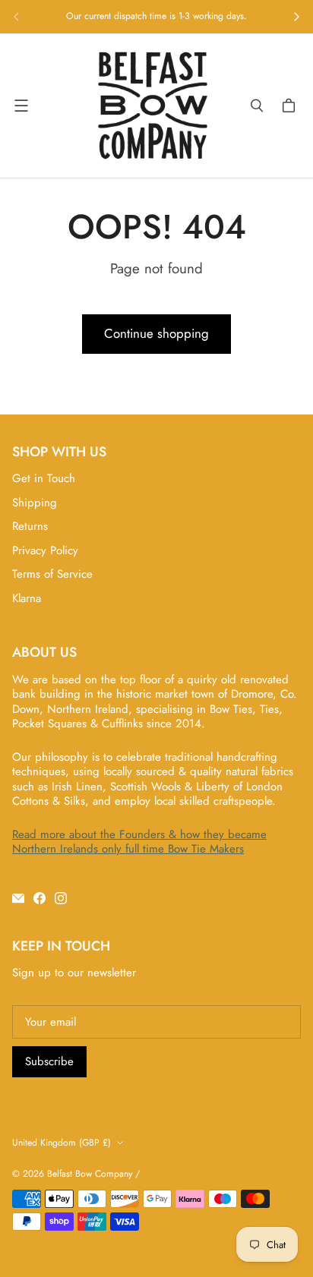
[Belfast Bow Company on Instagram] (60, 898)
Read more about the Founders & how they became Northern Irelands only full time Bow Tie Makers (139, 842)
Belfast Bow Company (89, 1174)
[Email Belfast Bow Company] (18, 898)
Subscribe (49, 1061)
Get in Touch (43, 478)
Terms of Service (52, 574)
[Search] (256, 105)
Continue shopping (156, 333)
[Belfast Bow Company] (153, 106)
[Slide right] (296, 16)
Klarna (26, 598)
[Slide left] (16, 16)
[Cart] (290, 105)
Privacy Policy (45, 550)
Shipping (34, 502)
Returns (30, 526)
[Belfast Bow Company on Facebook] (39, 898)
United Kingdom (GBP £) (61, 1142)
